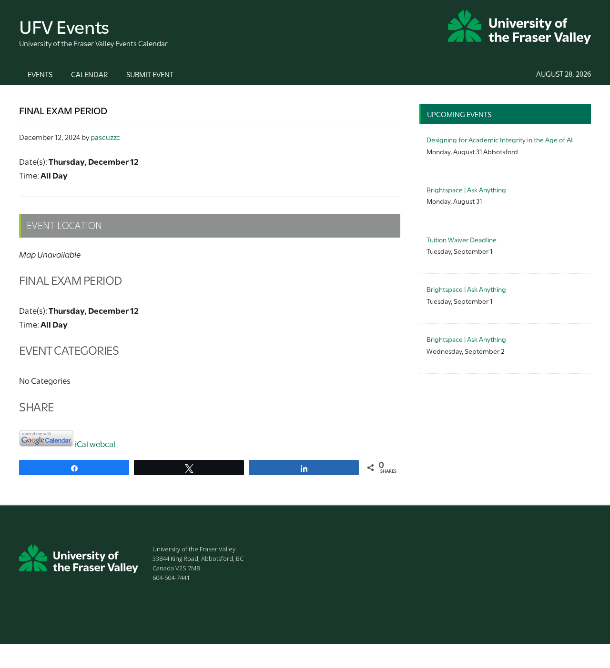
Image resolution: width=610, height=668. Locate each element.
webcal (102, 443)
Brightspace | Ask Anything (466, 189)
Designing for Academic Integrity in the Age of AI (500, 139)
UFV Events (64, 25)
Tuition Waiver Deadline (462, 239)
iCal (81, 443)
